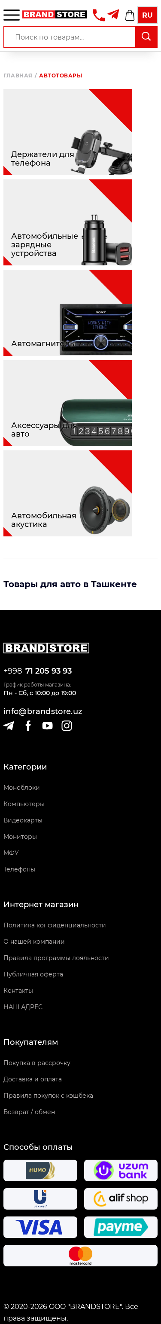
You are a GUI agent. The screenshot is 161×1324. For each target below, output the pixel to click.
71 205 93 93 (48, 671)
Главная (20, 75)
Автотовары (60, 75)
